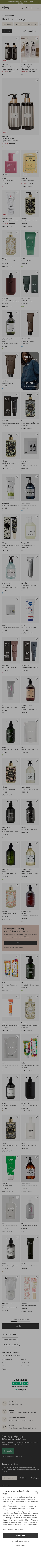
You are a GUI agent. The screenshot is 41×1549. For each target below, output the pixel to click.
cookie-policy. (17, 1529)
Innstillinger (20, 1545)
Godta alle (20, 1536)
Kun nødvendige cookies (20, 1541)
